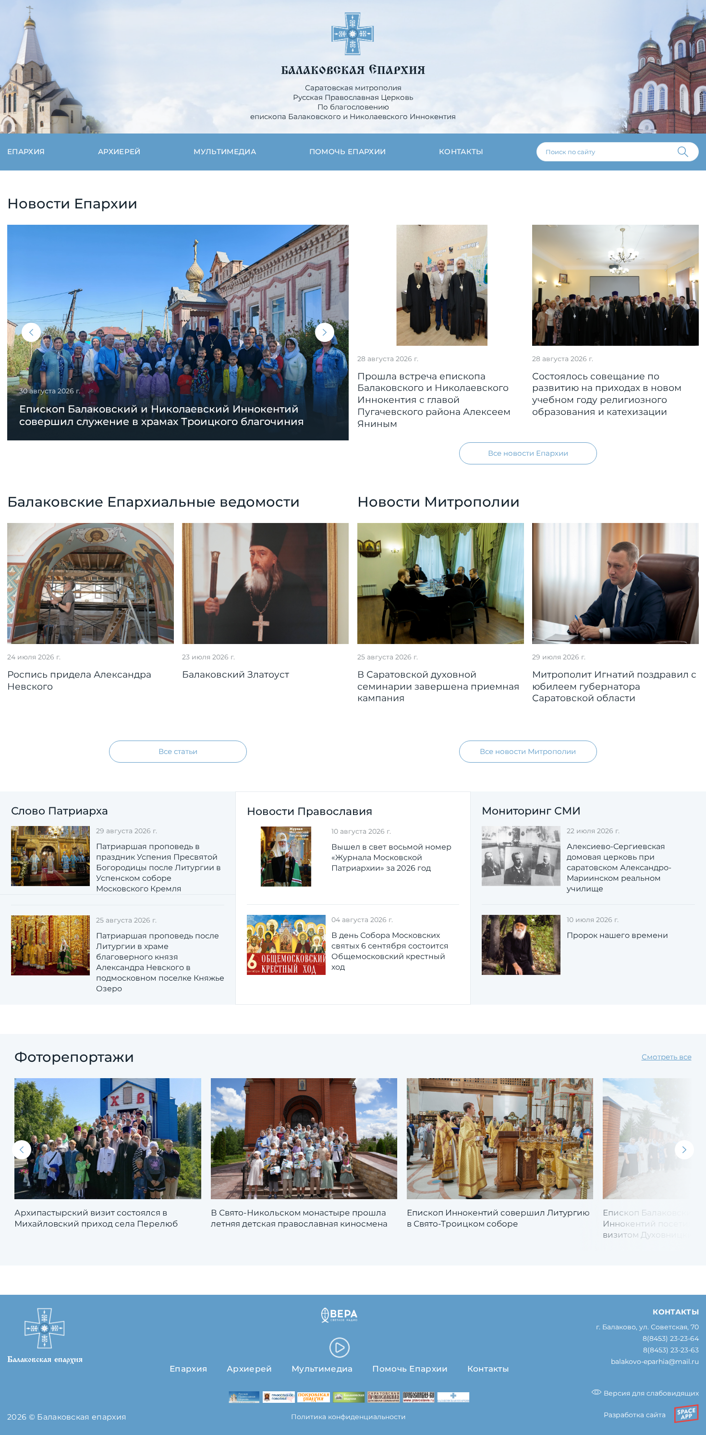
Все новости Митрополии (528, 751)
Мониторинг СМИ (531, 810)
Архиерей (119, 151)
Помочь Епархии (410, 1369)
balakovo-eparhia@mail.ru (655, 1361)
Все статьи (177, 751)
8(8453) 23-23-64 (671, 1338)
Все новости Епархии (528, 453)
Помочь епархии (347, 151)
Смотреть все (667, 1056)
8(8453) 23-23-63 (671, 1350)
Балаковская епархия (353, 70)
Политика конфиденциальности (348, 1416)
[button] (31, 332)
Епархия (26, 151)
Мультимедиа (225, 151)
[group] (178, 332)
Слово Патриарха (59, 810)
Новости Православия (309, 811)
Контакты (461, 151)
